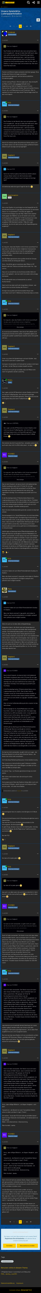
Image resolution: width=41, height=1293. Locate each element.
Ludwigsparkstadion (7, 1261)
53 (20, 26)
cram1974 (14, 1274)
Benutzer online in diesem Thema (14, 1268)
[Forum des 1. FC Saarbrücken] (8, 3)
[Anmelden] (33, 2)
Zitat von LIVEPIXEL (12, 423)
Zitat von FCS (10, 169)
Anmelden (9, 1245)
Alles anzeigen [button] (20, 327)
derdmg (8, 1274)
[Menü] (38, 3)
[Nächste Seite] (30, 26)
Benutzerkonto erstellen (27, 1245)
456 (27, 26)
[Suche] (28, 3)
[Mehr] (38, 40)
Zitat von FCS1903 (11, 670)
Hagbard (19, 790)
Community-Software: (20, 1290)
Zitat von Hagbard (11, 46)
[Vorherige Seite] (10, 26)
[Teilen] (38, 20)
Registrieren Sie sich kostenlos (14, 1238)
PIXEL (3, 1274)
